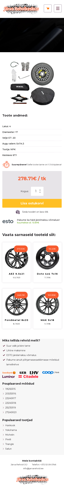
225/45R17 (10, 398)
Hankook (10, 425)
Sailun (8, 448)
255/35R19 (10, 407)
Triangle (9, 444)
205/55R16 (10, 393)
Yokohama (11, 430)
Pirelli (8, 439)
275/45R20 (11, 412)
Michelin (9, 434)
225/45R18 (10, 403)
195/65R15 (10, 389)
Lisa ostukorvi (32, 203)
